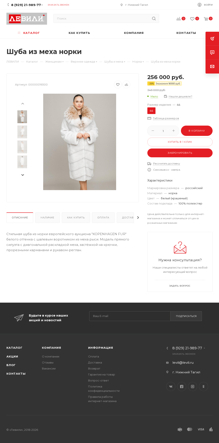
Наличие (47, 217)
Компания (51, 347)
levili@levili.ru (183, 362)
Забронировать (180, 152)
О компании (50, 356)
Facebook (181, 386)
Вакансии (49, 368)
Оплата (103, 217)
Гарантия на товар (101, 374)
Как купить (76, 217)
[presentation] (22, 103)
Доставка (129, 217)
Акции (12, 356)
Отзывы (47, 362)
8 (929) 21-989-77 (187, 348)
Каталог (14, 347)
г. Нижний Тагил (136, 4)
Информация (100, 347)
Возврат (94, 368)
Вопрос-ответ (98, 380)
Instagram (192, 386)
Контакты (15, 373)
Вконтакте (170, 386)
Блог (11, 365)
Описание (20, 217)
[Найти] (154, 18)
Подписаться (186, 316)
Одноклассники (203, 386)
